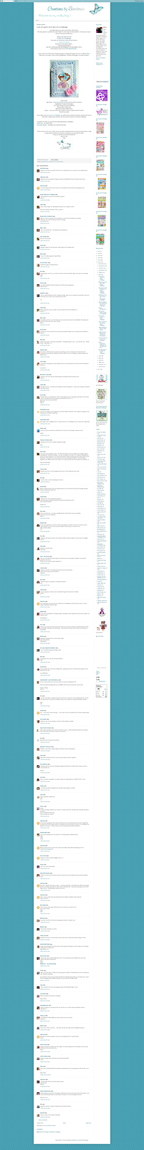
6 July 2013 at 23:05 (45, 662)
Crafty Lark (43, 935)
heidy (41, 546)
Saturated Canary (101, 560)
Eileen (41, 318)
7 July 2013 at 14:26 (45, 841)
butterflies (43, 161)
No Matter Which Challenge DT (101, 537)
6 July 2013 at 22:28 (45, 643)
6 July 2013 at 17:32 (44, 447)
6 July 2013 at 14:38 (44, 345)
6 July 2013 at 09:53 (45, 200)
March (100, 362)
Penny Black (100, 547)
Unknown (42, 185)
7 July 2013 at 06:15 (45, 733)
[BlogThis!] (53, 160)
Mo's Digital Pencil (101, 531)
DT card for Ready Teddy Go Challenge (102, 312)
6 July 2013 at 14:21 (44, 335)
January (101, 366)
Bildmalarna (100, 441)
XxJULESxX (43, 168)
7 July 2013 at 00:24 (45, 675)
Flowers (99, 499)
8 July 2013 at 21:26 (45, 1011)
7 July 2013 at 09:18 (45, 772)
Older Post (88, 1123)
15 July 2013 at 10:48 (45, 1117)
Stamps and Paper (44, 440)
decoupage (100, 473)
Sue (41, 536)
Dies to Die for (101, 480)
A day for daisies (101, 432)
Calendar (102, 667)
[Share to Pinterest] (57, 160)
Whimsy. (99, 595)
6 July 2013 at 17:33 (44, 464)
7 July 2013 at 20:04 (45, 890)
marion (42, 864)
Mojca (41, 254)
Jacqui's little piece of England (47, 194)
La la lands (100, 515)
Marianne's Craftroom (45, 746)
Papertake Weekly (42, 125)
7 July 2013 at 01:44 (45, 706)
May (41, 339)
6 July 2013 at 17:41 (44, 473)
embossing (100, 495)
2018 (99, 251)
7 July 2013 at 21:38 (44, 913)
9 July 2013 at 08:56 (45, 1029)
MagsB (42, 611)
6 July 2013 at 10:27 (45, 240)
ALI (41, 478)
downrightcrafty (44, 1005)
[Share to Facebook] (56, 160)
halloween (99, 506)
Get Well (99, 503)
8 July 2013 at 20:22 (45, 989)
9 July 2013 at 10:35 (45, 1040)
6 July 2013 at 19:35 (45, 541)
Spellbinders (100, 573)
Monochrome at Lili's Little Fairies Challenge (103, 284)
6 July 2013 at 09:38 (45, 172)
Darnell (42, 486)
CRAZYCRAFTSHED (45, 944)
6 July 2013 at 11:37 (44, 288)
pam (41, 579)
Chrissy (42, 666)
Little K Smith (43, 1044)
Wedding (99, 590)
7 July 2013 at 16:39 (45, 868)
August (101, 272)
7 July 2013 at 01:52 (45, 714)
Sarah (41, 245)
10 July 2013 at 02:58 (45, 1074)
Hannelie (42, 1113)
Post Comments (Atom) (50, 1125)
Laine (41, 794)
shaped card (100, 566)
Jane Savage (43, 236)
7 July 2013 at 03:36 (45, 723)
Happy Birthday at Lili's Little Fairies (102, 329)
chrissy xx (42, 1015)
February (101, 364)
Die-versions (100, 479)
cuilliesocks (43, 177)
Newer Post (40, 1123)
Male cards (100, 526)
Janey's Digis (100, 510)
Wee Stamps (100, 592)
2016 (99, 255)
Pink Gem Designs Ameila (60, 102)
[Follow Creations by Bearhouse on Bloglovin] (102, 82)
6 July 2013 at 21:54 (45, 596)
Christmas (99, 459)
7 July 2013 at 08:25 (45, 750)
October (101, 268)
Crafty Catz (40, 123)
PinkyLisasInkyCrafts (45, 1091)
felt (98, 497)
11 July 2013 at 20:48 (45, 1108)
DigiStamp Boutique (100, 486)
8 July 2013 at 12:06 (45, 951)
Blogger (86, 1140)
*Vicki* (41, 970)
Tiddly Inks (100, 588)
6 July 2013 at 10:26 (45, 232)
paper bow (100, 539)
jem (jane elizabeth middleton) (48, 648)
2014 (99, 260)
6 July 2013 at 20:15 (45, 551)
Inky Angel (42, 905)
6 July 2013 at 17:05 (45, 415)
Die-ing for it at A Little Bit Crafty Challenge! (102, 351)
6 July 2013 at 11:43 (44, 303)
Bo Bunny (99, 445)
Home (37, 20)
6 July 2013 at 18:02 (45, 482)
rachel (41, 384)
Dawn (41, 1066)
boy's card (100, 449)
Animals (99, 438)
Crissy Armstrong (101, 469)
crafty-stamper (44, 1056)
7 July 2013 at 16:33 (44, 859)
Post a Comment (43, 1120)
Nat (41, 656)
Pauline (42, 786)
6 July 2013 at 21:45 (45, 585)
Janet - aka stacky (44, 556)
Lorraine (42, 568)
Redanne (42, 350)
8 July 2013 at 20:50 (45, 1000)
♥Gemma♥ (42, 1079)
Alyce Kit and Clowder (45, 728)
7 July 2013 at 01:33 (44, 691)
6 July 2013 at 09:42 (45, 181)
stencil (98, 581)
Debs (41, 511)
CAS (98, 452)
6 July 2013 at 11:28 (44, 278)
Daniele (42, 523)
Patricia (42, 496)
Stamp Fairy (100, 574)
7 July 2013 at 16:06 (45, 851)
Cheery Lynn (100, 457)
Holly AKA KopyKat (45, 873)
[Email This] (51, 160)
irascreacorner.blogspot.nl (46, 849)
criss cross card (101, 467)
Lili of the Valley (101, 519)
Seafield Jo (43, 293)
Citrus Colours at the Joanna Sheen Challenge (103, 323)
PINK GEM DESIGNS (70, 48)
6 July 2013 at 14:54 (45, 370)
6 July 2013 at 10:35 (45, 249)
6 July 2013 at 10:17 (44, 223)
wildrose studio (101, 600)
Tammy (42, 469)
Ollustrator (74, 1140)
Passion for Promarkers (100, 544)
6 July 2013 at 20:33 (45, 563)
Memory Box (100, 527)
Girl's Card (56, 161)
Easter (98, 492)
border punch (100, 447)
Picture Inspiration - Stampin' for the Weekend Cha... (102, 345)
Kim (41, 1104)
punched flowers (101, 552)
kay (41, 738)
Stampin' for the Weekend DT (101, 577)
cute (98, 472)
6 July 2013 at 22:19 (45, 631)
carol (41, 777)
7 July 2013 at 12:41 (44, 827)
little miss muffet (101, 522)
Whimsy (99, 594)
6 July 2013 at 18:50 (45, 531)
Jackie (41, 307)
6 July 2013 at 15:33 (44, 390)
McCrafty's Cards (44, 374)
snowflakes (100, 571)
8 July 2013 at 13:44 (44, 966)
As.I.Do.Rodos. (44, 262)
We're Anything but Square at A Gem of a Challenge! (103, 304)
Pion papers (100, 550)
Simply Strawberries (102, 308)
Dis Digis (99, 488)
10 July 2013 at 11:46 (45, 1086)
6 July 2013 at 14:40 (45, 357)
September (102, 270)
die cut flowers (49, 161)
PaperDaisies (43, 409)
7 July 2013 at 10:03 (45, 790)
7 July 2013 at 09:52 (45, 781)
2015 (99, 257)
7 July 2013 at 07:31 (45, 742)
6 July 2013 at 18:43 (44, 518)
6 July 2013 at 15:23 (44, 380)
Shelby (42, 428)
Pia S (41, 624)
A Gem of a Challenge (55, 115)
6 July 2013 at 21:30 (45, 575)
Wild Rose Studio (101, 597)
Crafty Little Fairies (102, 464)
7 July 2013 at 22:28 (45, 931)
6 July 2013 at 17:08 (45, 423)
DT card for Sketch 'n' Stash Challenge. (102, 317)
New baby (99, 534)
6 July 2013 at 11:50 (44, 313)
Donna (41, 329)
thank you (99, 586)
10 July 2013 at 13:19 (45, 1099)
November (102, 266)
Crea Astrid (43, 993)
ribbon (99, 558)
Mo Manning (100, 529)
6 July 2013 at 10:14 (44, 211)
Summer (99, 585)
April (100, 360)
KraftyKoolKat (43, 832)
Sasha (41, 204)
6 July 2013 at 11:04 (44, 258)
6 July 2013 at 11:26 (44, 266)
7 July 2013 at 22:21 (44, 922)
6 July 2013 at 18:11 (44, 492)
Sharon (42, 283)
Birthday (99, 443)
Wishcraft (42, 918)
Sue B (41, 395)
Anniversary (100, 440)
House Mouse (100, 508)
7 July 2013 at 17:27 (44, 878)
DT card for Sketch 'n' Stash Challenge (102, 278)
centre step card (101, 454)
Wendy (42, 636)
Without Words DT (102, 602)
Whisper (42, 927)
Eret (41, 271)
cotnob (42, 589)
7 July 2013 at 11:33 (44, 816)
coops (41, 361)
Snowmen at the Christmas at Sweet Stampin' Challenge (103, 290)
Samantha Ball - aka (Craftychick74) (49, 680)
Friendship (99, 501)
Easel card (99, 490)
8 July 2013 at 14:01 (44, 980)
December (101, 263)
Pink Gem (61, 161)
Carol (41, 985)
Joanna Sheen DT (101, 512)
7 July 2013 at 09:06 (45, 759)
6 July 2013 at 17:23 (44, 435)
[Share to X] (54, 160)
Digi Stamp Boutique (100, 483)
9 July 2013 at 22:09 (45, 1051)
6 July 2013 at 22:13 (44, 620)
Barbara (42, 1025)
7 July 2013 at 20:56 (45, 900)
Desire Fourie (43, 956)
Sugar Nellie (100, 583)
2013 (99, 262)
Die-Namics (100, 477)
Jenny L (42, 806)
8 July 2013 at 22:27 (45, 1021)
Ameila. (87, 53)
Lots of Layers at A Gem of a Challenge (103, 339)
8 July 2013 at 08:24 (45, 939)
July (100, 274)
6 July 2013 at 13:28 (44, 325)
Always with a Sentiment (46, 216)
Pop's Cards (43, 855)
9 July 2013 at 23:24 (45, 1061)
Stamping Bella (101, 579)
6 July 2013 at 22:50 (45, 652)
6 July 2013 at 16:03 (45, 404)
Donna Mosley (43, 764)
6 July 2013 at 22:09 (45, 607)
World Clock (101, 681)
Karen (41, 451)
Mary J (41, 228)
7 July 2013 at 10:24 (45, 801)
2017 (99, 253)
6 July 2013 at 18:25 (45, 506)
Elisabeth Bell (100, 494)
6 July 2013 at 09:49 (45, 189)
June (100, 356)
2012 (99, 369)
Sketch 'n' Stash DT (102, 568)
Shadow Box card (101, 563)
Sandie (42, 710)
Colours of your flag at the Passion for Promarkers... (102, 334)
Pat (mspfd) (43, 719)
